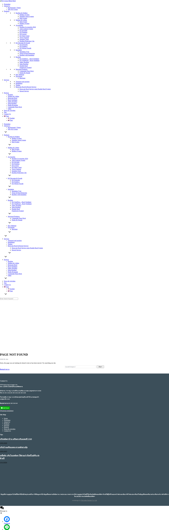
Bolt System (23, 18)
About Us (7, 6)
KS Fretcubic (24, 44)
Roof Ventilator (12, 100)
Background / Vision (14, 8)
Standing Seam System (27, 16)
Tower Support (24, 37)
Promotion (7, 4)
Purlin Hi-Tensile (25, 73)
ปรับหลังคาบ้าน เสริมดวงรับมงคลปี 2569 (16, 439)
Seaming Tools (24, 39)
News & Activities (9, 110)
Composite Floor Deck (27, 71)
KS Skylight (23, 30)
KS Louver (23, 34)
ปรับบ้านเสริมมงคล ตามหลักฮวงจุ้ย (13, 447)
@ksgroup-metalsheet (6, 411)
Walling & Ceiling (21, 20)
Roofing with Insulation (27, 55)
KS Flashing (23, 32)
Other (9, 109)
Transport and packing (22, 81)
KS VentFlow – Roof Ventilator (29, 59)
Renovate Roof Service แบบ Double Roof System (35, 89)
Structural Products (21, 69)
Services (6, 80)
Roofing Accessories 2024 (28, 27)
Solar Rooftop (24, 64)
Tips (5, 112)
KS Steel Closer (24, 36)
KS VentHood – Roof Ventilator (29, 60)
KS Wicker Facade (25, 48)
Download (19, 76)
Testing (18, 85)
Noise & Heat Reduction (27, 53)
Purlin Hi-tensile (13, 105)
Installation (19, 83)
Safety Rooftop (24, 62)
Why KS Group (13, 9)
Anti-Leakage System (26, 29)
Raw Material (20, 74)
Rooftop (18, 57)
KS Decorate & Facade (23, 43)
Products (6, 11)
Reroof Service (24, 91)
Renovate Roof (12, 98)
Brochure (22, 78)
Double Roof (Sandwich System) (26, 66)
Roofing (10, 94)
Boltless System (24, 15)
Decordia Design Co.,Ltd (89, 500)
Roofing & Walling (21, 13)
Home (6, 418)
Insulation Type (24, 52)
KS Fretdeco (23, 46)
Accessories (19, 25)
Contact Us (7, 114)
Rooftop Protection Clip (27, 41)
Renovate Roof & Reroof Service (26, 87)
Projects (6, 93)
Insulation (19, 50)
